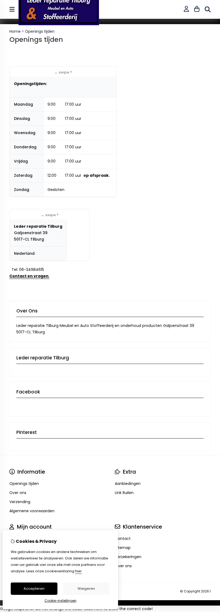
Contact (123, 538)
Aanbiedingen (128, 483)
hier (78, 571)
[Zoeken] (208, 9)
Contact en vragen (29, 276)
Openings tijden (39, 31)
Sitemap (123, 547)
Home (15, 31)
